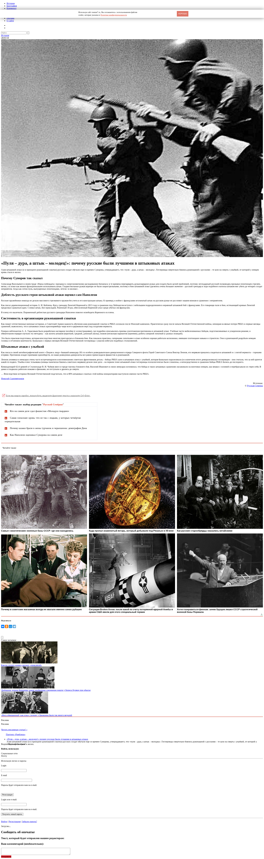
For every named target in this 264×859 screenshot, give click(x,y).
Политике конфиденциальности (114, 15)
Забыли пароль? (29, 821)
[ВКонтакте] (2, 626)
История (11, 3)
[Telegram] (14, 626)
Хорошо (182, 14)
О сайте (10, 21)
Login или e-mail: (9, 799)
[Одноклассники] (6, 626)
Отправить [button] (6, 856)
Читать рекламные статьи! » (14, 729)
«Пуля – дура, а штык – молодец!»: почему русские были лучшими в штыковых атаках (47, 739)
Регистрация (14, 821)
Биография (12, 6)
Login (3, 765)
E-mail (4, 775)
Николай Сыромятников (12, 378)
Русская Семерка (255, 386)
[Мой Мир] (10, 626)
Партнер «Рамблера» (15, 734)
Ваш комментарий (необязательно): (22, 843)
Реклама (10, 18)
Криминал (11, 8)
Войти (4, 821)
